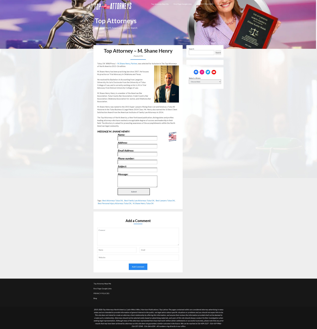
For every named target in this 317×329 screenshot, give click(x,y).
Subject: (122, 166)
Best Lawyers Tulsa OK (165, 200)
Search (191, 49)
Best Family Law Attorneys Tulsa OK (139, 200)
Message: (123, 174)
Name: (121, 134)
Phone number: (126, 158)
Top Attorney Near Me (160, 4)
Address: (122, 142)
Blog (219, 4)
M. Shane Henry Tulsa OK (143, 203)
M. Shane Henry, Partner (127, 63)
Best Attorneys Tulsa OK (112, 200)
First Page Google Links (183, 4)
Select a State (194, 78)
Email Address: (126, 150)
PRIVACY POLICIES (205, 4)
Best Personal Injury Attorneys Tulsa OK (114, 203)
